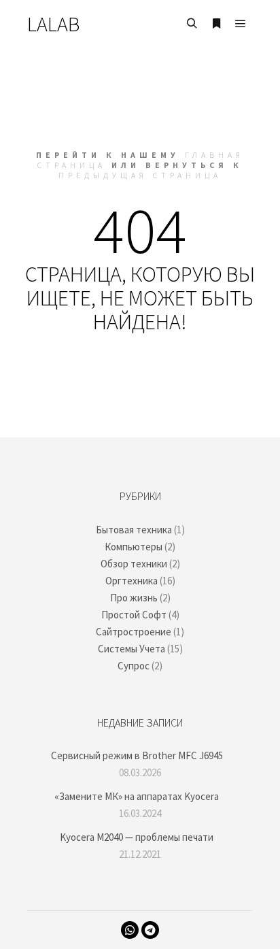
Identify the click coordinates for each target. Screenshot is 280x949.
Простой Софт (134, 614)
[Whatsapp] (130, 930)
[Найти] (191, 24)
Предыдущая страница (140, 175)
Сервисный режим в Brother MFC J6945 (137, 755)
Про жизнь (134, 597)
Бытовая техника (134, 529)
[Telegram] (150, 930)
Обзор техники (134, 563)
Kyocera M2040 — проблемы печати (136, 837)
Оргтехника (131, 580)
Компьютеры (133, 546)
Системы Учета (131, 648)
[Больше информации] (216, 24)
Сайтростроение (133, 631)
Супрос (134, 665)
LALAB (53, 24)
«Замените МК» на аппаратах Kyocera (136, 796)
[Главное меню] (240, 24)
